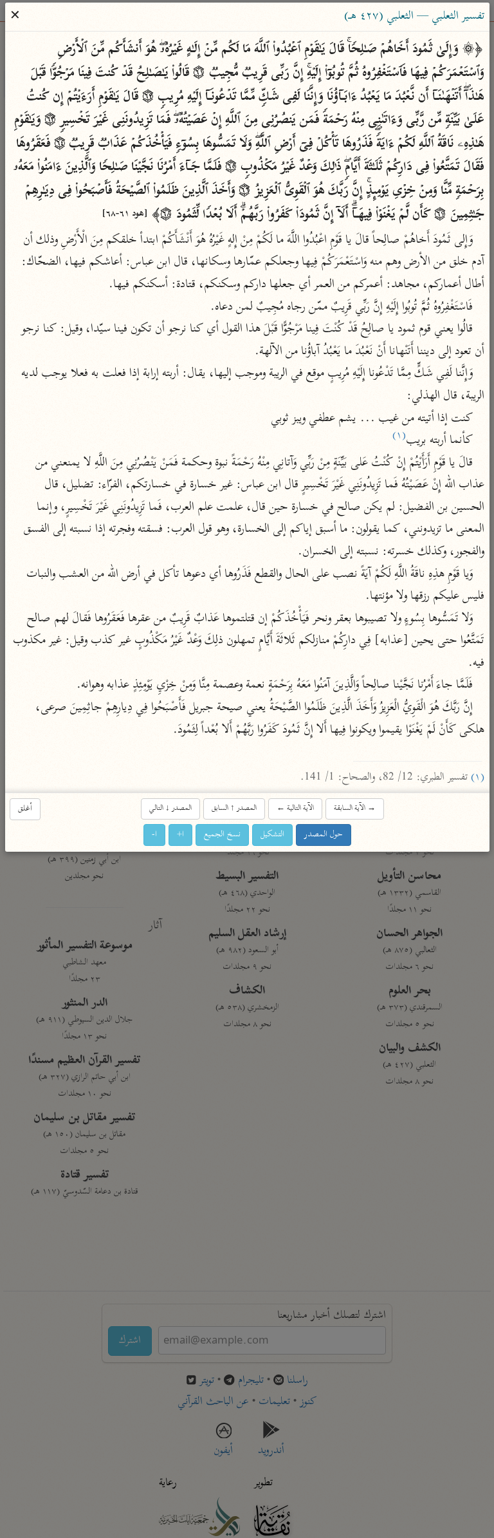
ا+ (180, 834)
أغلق (25, 808)
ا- (154, 834)
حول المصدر (323, 834)
